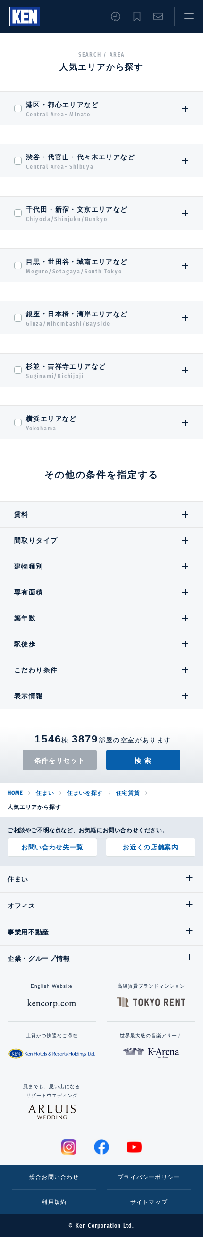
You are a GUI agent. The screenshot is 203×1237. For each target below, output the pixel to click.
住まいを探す (85, 793)
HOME (15, 793)
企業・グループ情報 (39, 958)
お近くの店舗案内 (150, 847)
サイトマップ (149, 1202)
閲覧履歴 (115, 16)
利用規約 (54, 1202)
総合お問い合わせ (54, 1177)
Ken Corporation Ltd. (24, 16)
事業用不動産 (28, 932)
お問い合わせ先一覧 (52, 847)
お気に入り (137, 16)
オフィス (21, 905)
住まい (45, 793)
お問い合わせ (158, 16)
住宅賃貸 (128, 793)
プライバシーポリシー (149, 1177)
